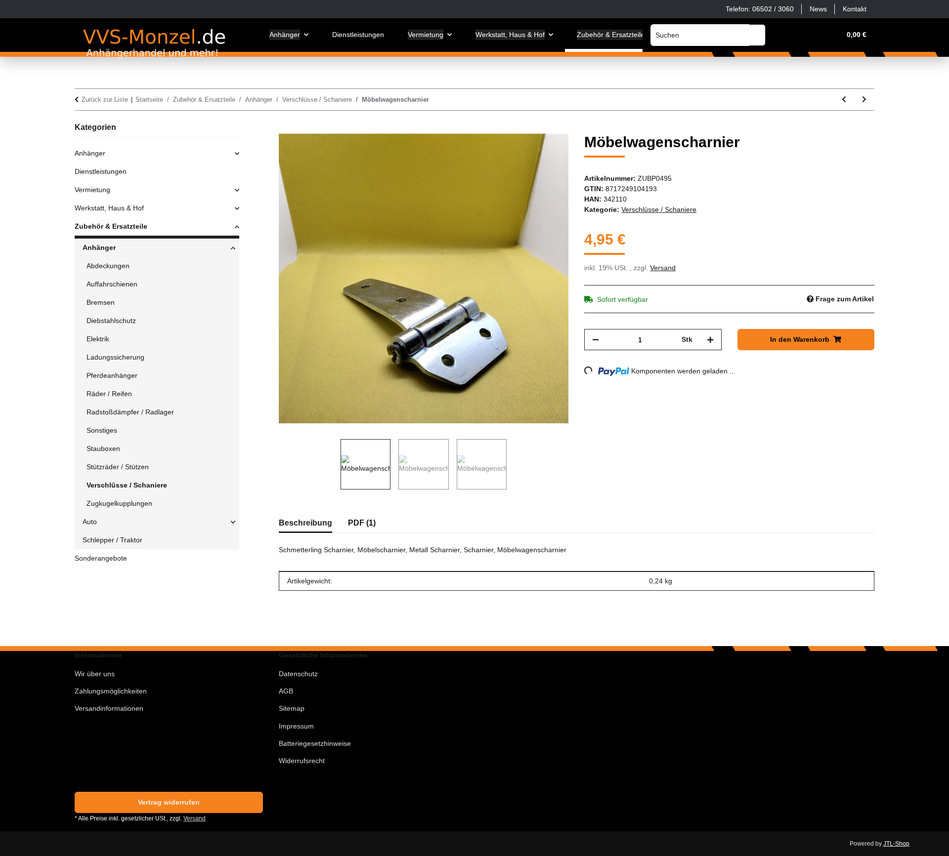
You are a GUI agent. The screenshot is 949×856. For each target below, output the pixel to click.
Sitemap (291, 708)
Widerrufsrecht (302, 761)
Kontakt (854, 9)
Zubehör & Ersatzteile (111, 226)
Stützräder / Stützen (117, 467)
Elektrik (97, 339)
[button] (785, 35)
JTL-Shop (896, 843)
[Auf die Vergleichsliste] (522, 152)
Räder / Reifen (109, 394)
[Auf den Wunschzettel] (548, 152)
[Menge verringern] (595, 339)
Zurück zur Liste (105, 99)
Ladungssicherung (115, 357)
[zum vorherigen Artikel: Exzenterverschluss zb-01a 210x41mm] (844, 99)
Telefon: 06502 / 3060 (760, 9)
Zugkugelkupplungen (119, 503)
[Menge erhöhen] (710, 339)
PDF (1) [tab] (362, 523)
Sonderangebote (101, 558)
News (818, 9)
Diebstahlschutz (111, 321)
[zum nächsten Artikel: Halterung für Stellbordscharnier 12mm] (864, 99)
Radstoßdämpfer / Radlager (130, 412)
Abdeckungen (107, 266)
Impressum (296, 726)
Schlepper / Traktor (112, 540)
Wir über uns (95, 674)
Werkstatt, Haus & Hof (109, 208)
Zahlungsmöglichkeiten (111, 691)
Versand (663, 268)
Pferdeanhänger (111, 375)
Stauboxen (103, 448)
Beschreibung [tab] (305, 523)
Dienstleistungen (101, 171)
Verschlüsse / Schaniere (658, 209)
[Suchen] (757, 35)
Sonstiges (101, 430)
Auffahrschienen (111, 284)
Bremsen (100, 302)
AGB (286, 691)
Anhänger (90, 153)
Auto (90, 522)
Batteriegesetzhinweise (315, 743)
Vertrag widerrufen (169, 802)
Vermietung (92, 190)
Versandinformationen (109, 708)
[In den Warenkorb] (287, 127)
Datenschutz (298, 674)
